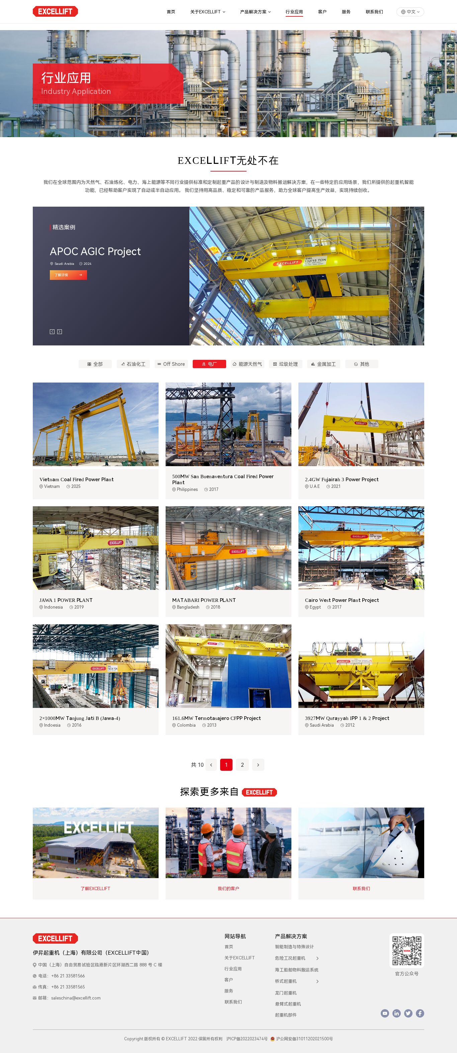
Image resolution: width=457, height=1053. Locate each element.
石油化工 (136, 364)
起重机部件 (286, 1015)
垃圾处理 (288, 364)
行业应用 (294, 11)
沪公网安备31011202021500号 (304, 1039)
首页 (171, 11)
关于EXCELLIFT (205, 11)
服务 (346, 11)
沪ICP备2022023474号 (247, 1039)
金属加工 (326, 364)
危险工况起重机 (290, 958)
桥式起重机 (286, 981)
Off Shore (174, 364)
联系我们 (374, 11)
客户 (322, 11)
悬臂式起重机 (288, 1004)
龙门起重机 (286, 992)
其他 (364, 364)
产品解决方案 (253, 11)
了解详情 (61, 275)
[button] (52, 331)
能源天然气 (250, 364)
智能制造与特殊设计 (294, 946)
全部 (98, 364)
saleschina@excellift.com (76, 998)
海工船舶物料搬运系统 (296, 969)
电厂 (212, 364)
